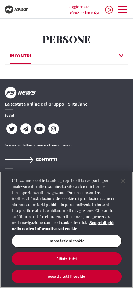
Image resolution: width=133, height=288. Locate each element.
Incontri (20, 56)
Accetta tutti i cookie (66, 276)
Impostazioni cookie (66, 241)
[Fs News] (22, 9)
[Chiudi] (123, 181)
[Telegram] (25, 128)
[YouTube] (39, 128)
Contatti (46, 159)
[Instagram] (53, 128)
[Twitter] (12, 128)
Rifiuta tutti (66, 258)
